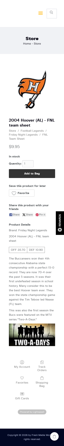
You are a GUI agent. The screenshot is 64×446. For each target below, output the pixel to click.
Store (12, 130)
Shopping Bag (42, 384)
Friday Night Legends (23, 134)
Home (27, 43)
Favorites (22, 382)
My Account (22, 366)
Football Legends (32, 130)
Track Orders (42, 368)
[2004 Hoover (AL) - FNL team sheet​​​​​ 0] (32, 89)
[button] (21, 193)
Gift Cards (22, 398)
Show (60, 223)
